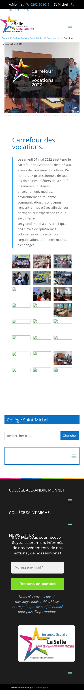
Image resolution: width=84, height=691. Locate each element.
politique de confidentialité (42, 606)
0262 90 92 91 (38, 4)
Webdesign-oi (41, 687)
